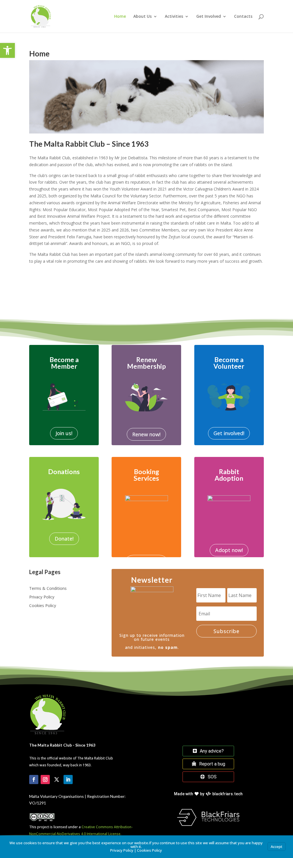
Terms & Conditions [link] (48, 588)
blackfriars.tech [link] (208, 794)
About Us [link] (142, 16)
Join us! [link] (64, 433)
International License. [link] (104, 833)
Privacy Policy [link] (41, 597)
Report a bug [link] (212, 764)
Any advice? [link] (212, 751)
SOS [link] (212, 777)
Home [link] (120, 16)
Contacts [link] (243, 16)
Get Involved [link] (208, 16)
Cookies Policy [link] (42, 606)
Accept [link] (276, 846)
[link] (7, 50)
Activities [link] (174, 16)
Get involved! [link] (228, 433)
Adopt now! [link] (229, 550)
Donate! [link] (64, 538)
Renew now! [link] (146, 434)
